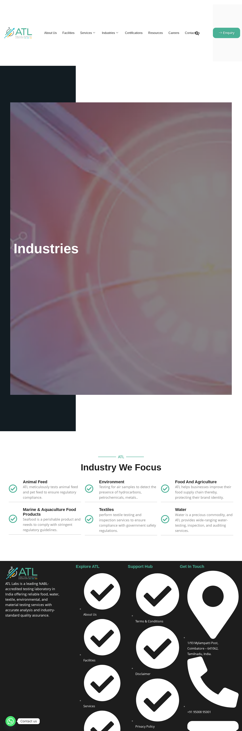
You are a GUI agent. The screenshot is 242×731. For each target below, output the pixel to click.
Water (180, 509)
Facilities (68, 33)
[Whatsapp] (10, 721)
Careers (173, 33)
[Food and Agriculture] (165, 489)
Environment (111, 481)
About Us (50, 33)
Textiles (106, 509)
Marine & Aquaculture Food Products (49, 511)
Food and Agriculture (196, 481)
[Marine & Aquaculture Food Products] (13, 519)
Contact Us (192, 33)
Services (86, 33)
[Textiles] (89, 519)
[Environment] (89, 489)
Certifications (134, 33)
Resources (155, 33)
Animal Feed (35, 481)
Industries (108, 33)
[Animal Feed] (13, 489)
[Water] (165, 519)
